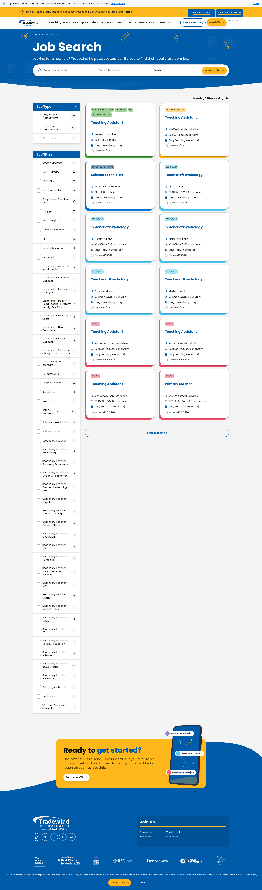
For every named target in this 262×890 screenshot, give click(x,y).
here (129, 11)
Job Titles (44, 154)
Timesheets (235, 20)
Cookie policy (250, 874)
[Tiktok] (36, 837)
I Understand (118, 882)
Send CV (214, 22)
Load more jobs (157, 433)
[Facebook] (54, 837)
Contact (162, 22)
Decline (143, 882)
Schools (106, 22)
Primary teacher (178, 384)
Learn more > (118, 3)
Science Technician (107, 175)
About (130, 22)
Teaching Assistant (107, 122)
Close (256, 3)
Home (36, 34)
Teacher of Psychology (184, 175)
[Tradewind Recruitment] (28, 22)
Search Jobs (191, 22)
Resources (145, 22)
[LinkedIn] (72, 837)
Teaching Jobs (58, 22)
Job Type (43, 106)
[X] (45, 837)
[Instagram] (63, 837)
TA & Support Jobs (84, 22)
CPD (118, 22)
